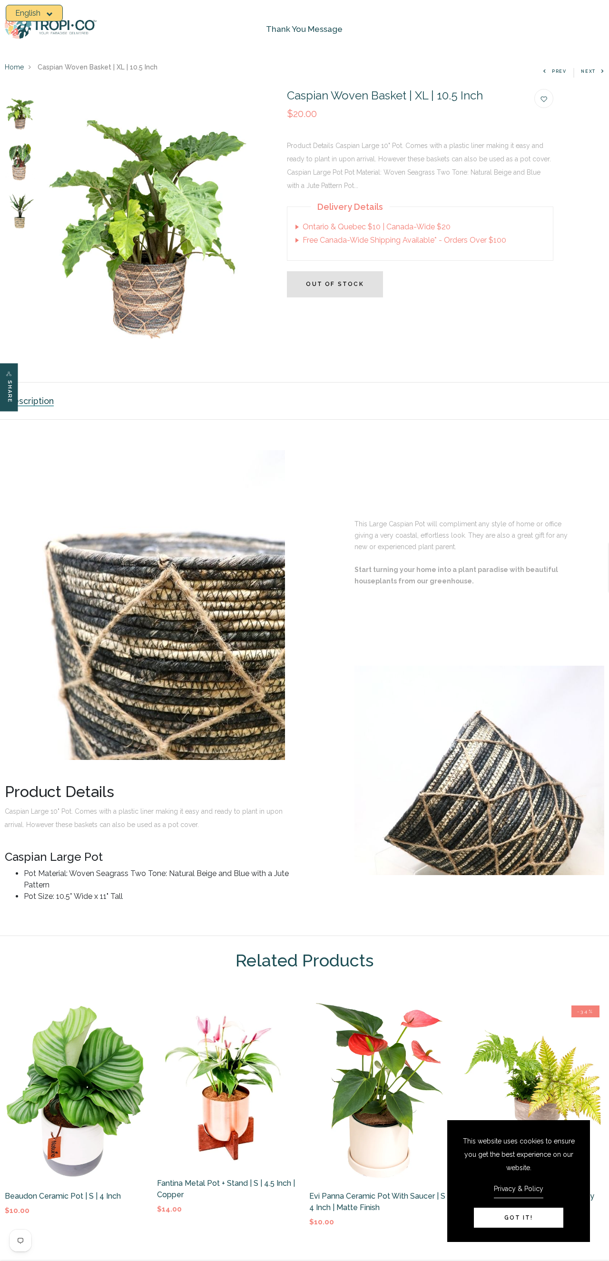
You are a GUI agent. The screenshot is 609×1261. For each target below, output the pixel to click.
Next (588, 71)
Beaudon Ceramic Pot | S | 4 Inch (63, 1196)
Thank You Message (304, 29)
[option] (20, 113)
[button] (34, 13)
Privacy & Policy (518, 1188)
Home (14, 67)
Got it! (518, 1217)
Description (30, 401)
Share (10, 392)
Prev (559, 71)
